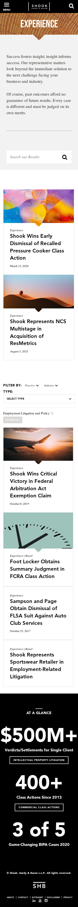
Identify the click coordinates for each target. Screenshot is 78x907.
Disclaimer (53, 897)
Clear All (12, 419)
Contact (23, 897)
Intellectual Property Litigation (39, 760)
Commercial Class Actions (39, 807)
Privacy (67, 897)
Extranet (37, 897)
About (10, 897)
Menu (6, 9)
